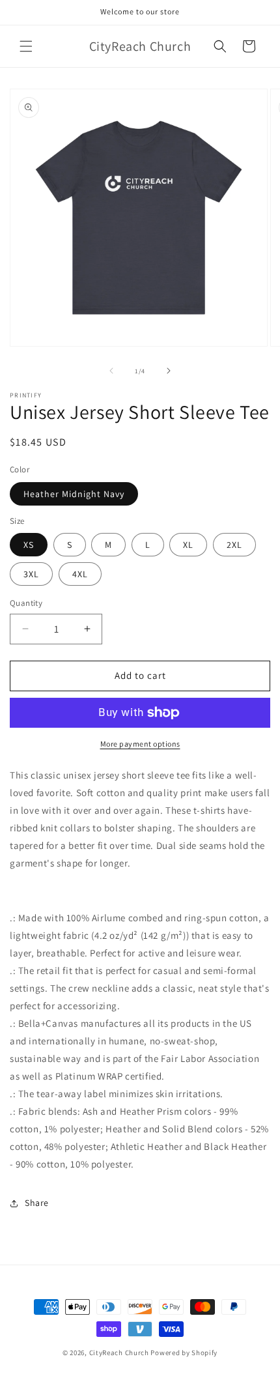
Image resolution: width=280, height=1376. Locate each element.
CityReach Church (119, 1352)
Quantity (26, 603)
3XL (31, 574)
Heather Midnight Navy (73, 494)
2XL (234, 545)
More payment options (140, 744)
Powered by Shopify (183, 1352)
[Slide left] (111, 370)
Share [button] (37, 1203)
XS (28, 545)
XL (188, 545)
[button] (26, 46)
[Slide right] (168, 370)
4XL (80, 574)
